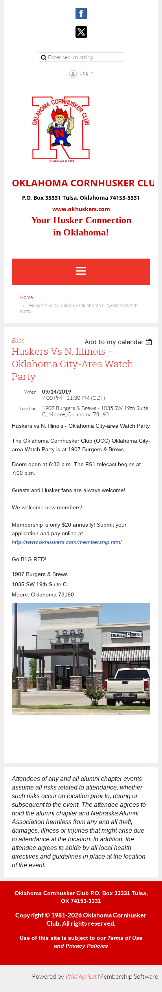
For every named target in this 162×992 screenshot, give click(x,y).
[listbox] (119, 341)
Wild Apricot (81, 976)
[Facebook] (81, 13)
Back (18, 340)
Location (28, 408)
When (30, 391)
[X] (81, 32)
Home (26, 297)
